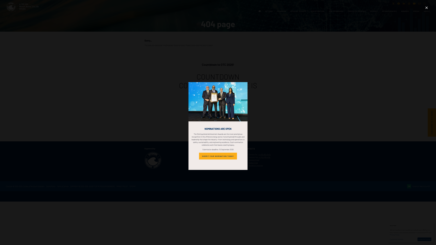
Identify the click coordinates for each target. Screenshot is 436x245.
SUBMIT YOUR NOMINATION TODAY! (218, 156)
